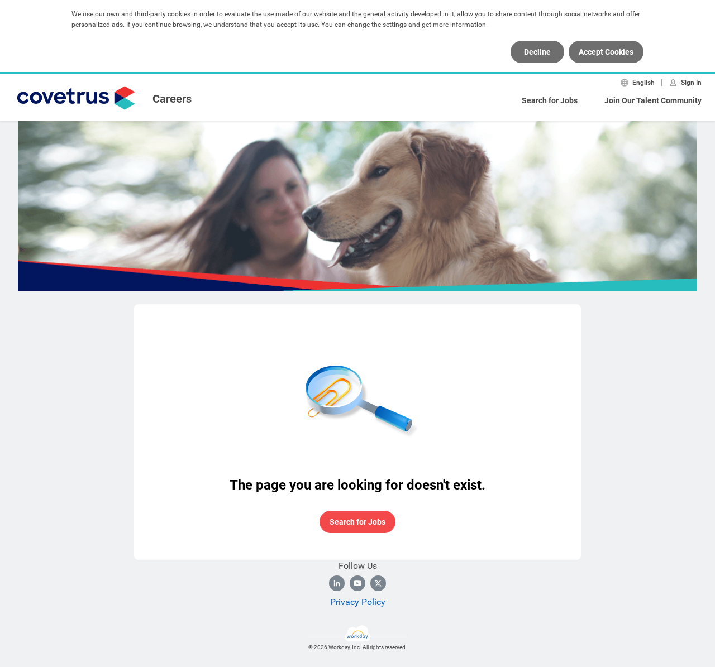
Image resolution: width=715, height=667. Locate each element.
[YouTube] (357, 583)
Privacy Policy (357, 602)
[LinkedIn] (337, 583)
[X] (378, 583)
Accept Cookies (606, 51)
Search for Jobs (550, 100)
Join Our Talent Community (653, 100)
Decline (537, 51)
